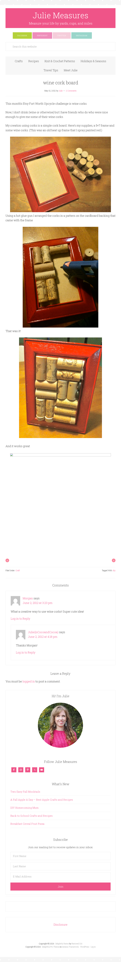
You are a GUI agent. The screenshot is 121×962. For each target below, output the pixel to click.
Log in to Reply (20, 618)
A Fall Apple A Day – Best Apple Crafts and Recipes (41, 799)
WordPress (84, 946)
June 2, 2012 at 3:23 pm (37, 603)
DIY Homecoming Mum (24, 807)
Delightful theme (62, 943)
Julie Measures (60, 15)
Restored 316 (77, 943)
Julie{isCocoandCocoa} (43, 632)
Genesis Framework (70, 946)
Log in (93, 946)
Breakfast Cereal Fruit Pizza (27, 823)
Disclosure (60, 924)
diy (114, 570)
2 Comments (71, 90)
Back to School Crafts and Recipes (31, 815)
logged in (29, 681)
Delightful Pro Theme (50, 946)
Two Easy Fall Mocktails (25, 791)
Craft (18, 570)
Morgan (28, 598)
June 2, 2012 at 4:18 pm (42, 637)
